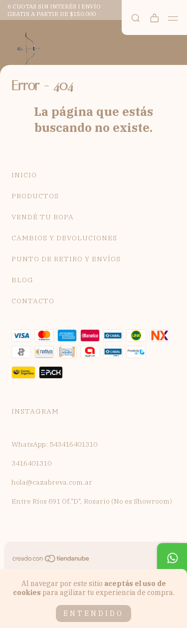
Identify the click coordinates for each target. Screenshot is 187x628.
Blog (22, 279)
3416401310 (31, 463)
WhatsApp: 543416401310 (54, 444)
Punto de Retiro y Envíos (66, 258)
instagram (35, 411)
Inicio (24, 174)
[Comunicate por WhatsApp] (172, 558)
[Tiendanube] (51, 560)
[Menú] (173, 18)
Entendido (93, 613)
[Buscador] (136, 18)
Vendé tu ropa (42, 216)
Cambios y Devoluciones (64, 237)
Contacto (32, 300)
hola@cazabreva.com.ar (51, 482)
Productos (35, 195)
